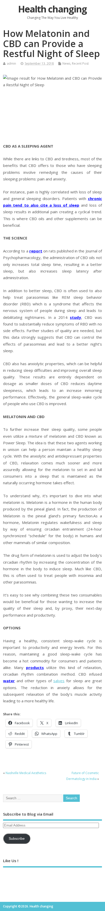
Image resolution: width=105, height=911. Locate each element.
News (66, 63)
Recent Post (80, 63)
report (35, 250)
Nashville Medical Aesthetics (26, 773)
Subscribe (17, 839)
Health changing (52, 9)
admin (11, 63)
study (75, 317)
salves (58, 680)
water (9, 680)
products (35, 667)
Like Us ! (10, 860)
